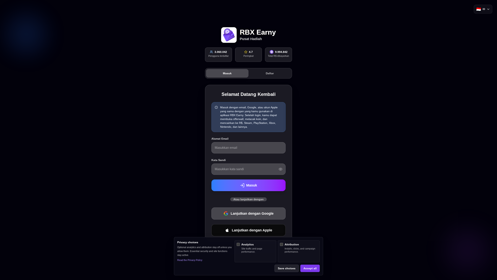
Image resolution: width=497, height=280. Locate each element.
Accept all (310, 268)
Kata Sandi (218, 160)
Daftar (270, 73)
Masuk (227, 73)
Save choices (286, 268)
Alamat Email (220, 138)
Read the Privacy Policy (189, 260)
